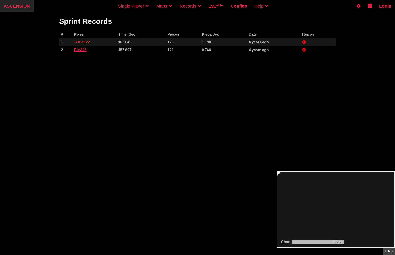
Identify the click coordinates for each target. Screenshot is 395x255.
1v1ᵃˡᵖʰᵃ (216, 6)
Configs (239, 6)
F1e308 (80, 50)
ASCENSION (17, 6)
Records (189, 6)
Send (338, 242)
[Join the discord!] (370, 10)
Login (385, 6)
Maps (162, 6)
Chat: (286, 242)
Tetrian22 (82, 42)
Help (259, 6)
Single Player (131, 6)
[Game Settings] (358, 10)
